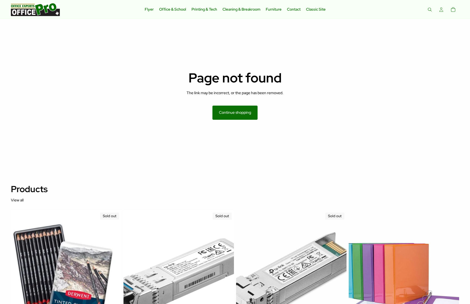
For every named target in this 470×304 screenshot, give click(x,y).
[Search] (430, 10)
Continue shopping (235, 112)
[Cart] (453, 10)
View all (17, 200)
